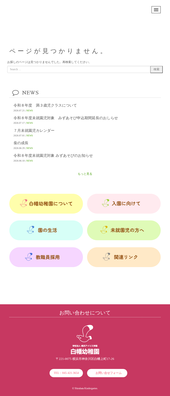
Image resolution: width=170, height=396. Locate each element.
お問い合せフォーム (109, 373)
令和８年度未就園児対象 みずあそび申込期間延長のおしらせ (65, 118)
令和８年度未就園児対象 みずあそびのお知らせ (53, 156)
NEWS (29, 110)
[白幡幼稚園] (85, 353)
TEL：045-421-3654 (66, 373)
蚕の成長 (20, 143)
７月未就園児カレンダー (34, 131)
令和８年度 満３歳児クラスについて (45, 105)
